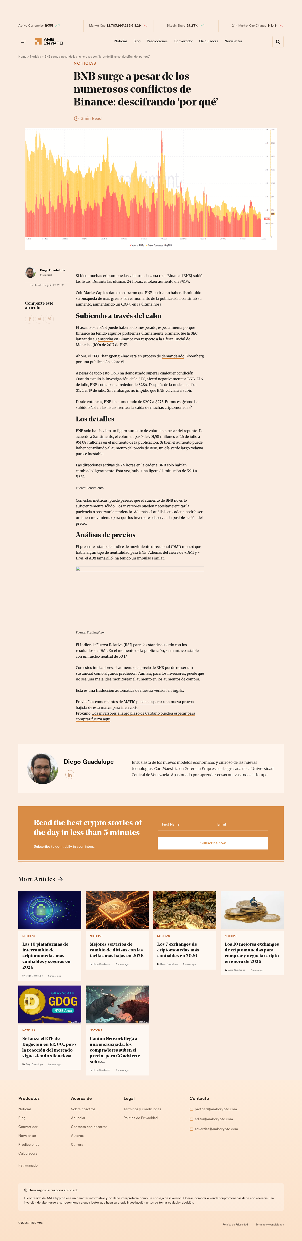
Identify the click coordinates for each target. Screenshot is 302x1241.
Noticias (120, 41)
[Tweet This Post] (39, 319)
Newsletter (233, 41)
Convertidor (183, 41)
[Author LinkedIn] (70, 774)
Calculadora (208, 41)
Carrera (77, 1145)
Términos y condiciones (142, 1109)
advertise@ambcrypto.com (216, 1129)
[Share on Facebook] (29, 319)
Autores (77, 1136)
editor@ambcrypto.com (214, 1119)
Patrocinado (28, 1165)
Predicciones (157, 41)
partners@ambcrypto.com (216, 1109)
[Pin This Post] (49, 319)
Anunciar (78, 1118)
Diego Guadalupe (52, 270)
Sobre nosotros (83, 1109)
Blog (137, 41)
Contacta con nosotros (89, 1127)
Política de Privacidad (141, 1118)
